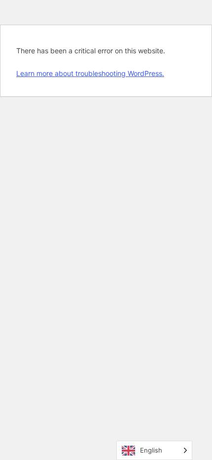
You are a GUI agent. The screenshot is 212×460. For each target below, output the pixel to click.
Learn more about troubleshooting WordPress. (90, 73)
